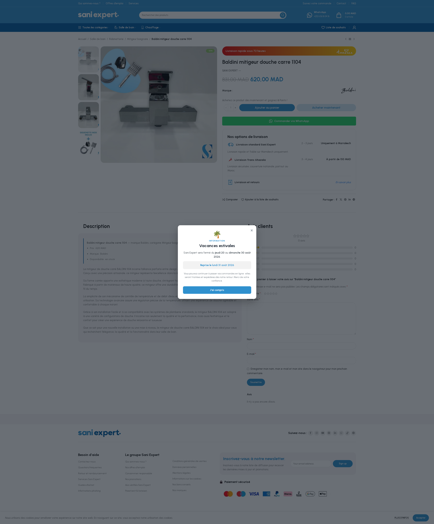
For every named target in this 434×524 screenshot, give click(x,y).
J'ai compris (217, 289)
